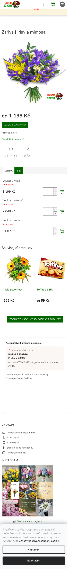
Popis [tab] (19, 170)
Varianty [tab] (9, 170)
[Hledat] (44, 4)
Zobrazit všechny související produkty (35, 319)
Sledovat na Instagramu (29, 521)
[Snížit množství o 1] (55, 193)
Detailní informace (11, 139)
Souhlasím (33, 560)
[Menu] (62, 4)
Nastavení (34, 550)
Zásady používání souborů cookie (39, 541)
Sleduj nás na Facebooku (20, 447)
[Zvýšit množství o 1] (55, 190)
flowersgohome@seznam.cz (21, 432)
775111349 (13, 437)
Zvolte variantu (15, 124)
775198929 (13, 442)
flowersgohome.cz (16, 452)
